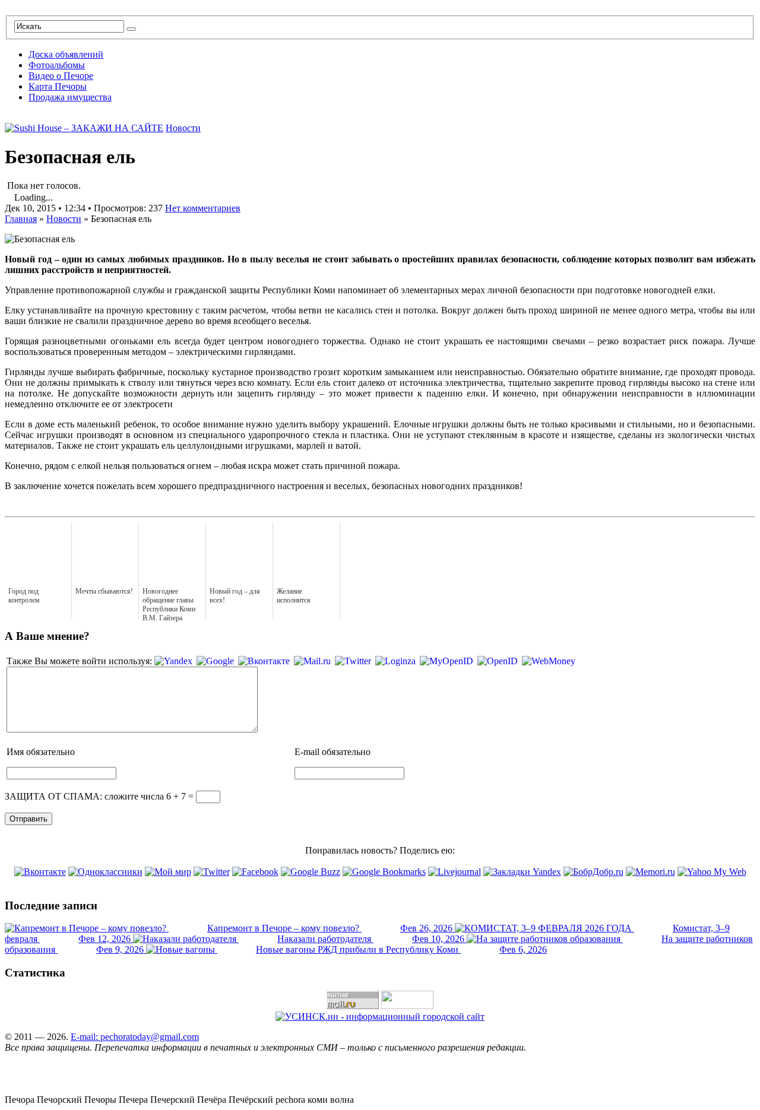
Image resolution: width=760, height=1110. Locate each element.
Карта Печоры (57, 86)
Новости (183, 128)
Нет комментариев (202, 208)
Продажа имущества (70, 97)
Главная (21, 219)
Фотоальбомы (56, 65)
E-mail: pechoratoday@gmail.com (135, 1037)
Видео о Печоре (60, 76)
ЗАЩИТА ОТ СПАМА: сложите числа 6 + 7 (95, 796)
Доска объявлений (65, 54)
